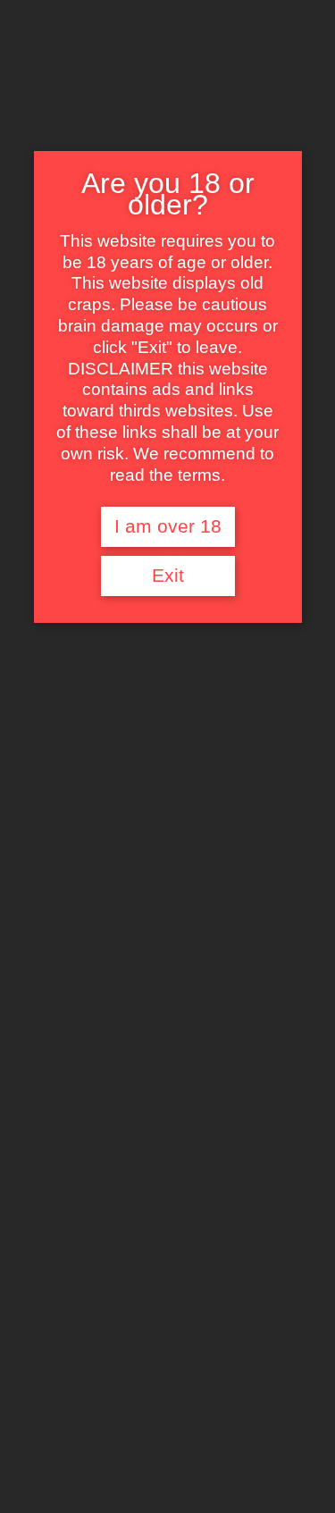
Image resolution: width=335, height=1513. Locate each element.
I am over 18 (168, 526)
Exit (168, 575)
